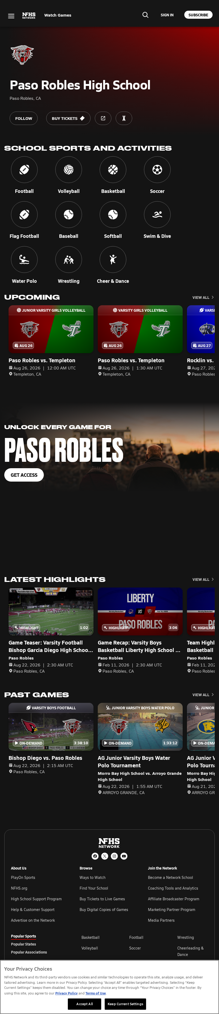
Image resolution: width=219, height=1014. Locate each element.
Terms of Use (95, 993)
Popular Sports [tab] (23, 936)
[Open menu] (11, 16)
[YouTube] (123, 856)
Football (136, 937)
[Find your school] (145, 15)
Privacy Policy (66, 993)
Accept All (84, 1003)
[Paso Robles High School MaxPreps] (124, 118)
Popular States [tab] (23, 944)
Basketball (90, 937)
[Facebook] (95, 856)
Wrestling (185, 937)
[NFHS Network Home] (29, 16)
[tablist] (37, 944)
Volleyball (89, 948)
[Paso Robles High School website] (103, 118)
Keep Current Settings (125, 1003)
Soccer (135, 948)
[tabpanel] (144, 951)
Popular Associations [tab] (29, 952)
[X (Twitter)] (104, 856)
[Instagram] (114, 856)
